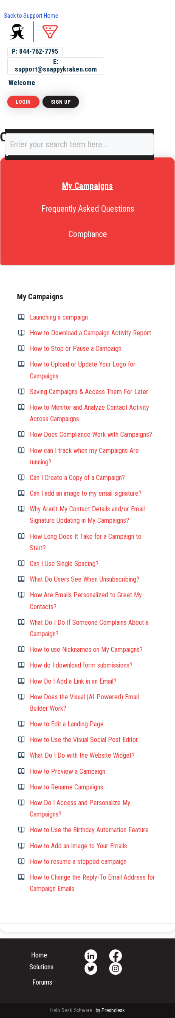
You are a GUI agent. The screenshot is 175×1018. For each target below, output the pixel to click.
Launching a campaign (59, 317)
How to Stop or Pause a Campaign (75, 349)
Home (39, 955)
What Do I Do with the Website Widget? (82, 755)
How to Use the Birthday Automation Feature (89, 830)
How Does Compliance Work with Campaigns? (91, 434)
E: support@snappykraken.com (56, 65)
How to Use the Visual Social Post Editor (84, 740)
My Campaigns (87, 186)
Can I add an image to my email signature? (85, 493)
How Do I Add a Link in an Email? (73, 681)
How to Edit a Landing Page (67, 724)
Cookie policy (152, 959)
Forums (42, 982)
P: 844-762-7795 (35, 51)
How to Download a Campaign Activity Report (90, 333)
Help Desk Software (72, 1010)
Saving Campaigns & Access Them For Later (89, 392)
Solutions (41, 967)
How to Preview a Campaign (67, 771)
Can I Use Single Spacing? (64, 564)
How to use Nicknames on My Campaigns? (86, 650)
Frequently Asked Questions (87, 209)
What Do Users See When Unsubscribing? (84, 579)
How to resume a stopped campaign (78, 862)
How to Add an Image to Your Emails (78, 846)
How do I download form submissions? (81, 665)
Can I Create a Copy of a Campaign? (77, 478)
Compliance (87, 234)
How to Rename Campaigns (66, 787)
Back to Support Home (31, 15)
